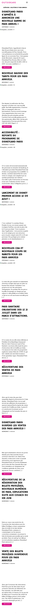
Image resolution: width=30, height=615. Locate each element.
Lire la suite (7, 67)
